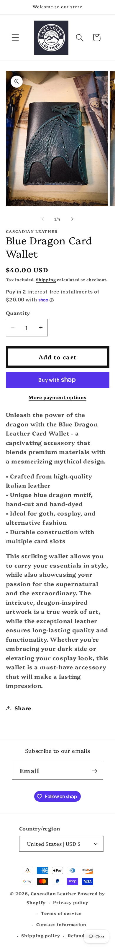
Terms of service (61, 913)
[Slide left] (42, 218)
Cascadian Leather (53, 893)
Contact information (61, 924)
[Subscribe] (94, 771)
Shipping (46, 279)
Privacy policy (70, 902)
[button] (15, 37)
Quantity (18, 312)
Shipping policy (40, 935)
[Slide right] (72, 218)
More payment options (57, 397)
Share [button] (22, 708)
